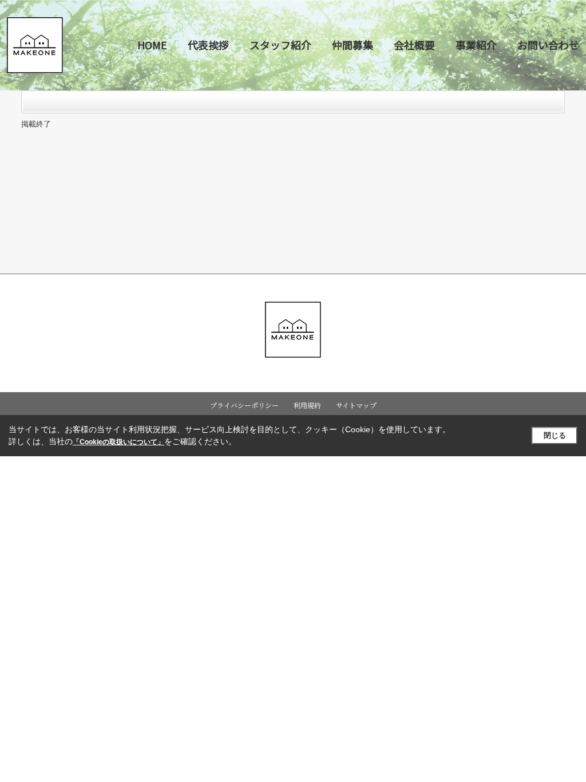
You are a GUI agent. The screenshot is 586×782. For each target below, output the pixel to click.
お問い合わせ (548, 44)
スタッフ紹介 (280, 44)
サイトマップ (356, 405)
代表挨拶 (208, 44)
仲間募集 (352, 44)
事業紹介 (476, 44)
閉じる (555, 435)
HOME (152, 44)
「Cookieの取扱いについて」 (118, 442)
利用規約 (307, 405)
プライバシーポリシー (244, 405)
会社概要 (414, 44)
